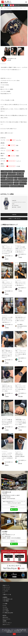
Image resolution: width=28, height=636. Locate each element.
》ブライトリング (6, 587)
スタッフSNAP (6, 610)
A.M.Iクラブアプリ (6, 619)
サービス (4, 605)
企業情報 (4, 620)
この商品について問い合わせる (14, 218)
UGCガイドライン (6, 624)
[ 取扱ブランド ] (6, 585)
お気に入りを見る (17, 5)
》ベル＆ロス (5, 590)
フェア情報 (5, 603)
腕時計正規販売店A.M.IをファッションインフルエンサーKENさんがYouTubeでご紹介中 (14, 502)
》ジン (4, 592)
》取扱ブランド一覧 (7, 594)
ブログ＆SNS (5, 609)
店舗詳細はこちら (14, 506)
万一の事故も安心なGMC (8, 612)
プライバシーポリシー (7, 622)
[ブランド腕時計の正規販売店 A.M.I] (7, 2)
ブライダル (5, 607)
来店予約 (4, 615)
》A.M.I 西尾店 (6, 600)
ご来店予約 (14, 214)
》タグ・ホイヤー (6, 589)
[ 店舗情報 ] (5, 597)
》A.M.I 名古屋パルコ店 (7, 599)
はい (14, 634)
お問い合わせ (5, 617)
